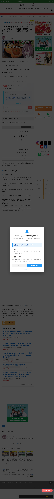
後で (19, 265)
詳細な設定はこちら (27, 269)
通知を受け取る (34, 265)
